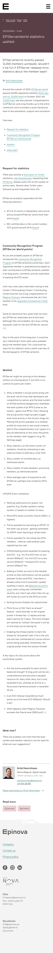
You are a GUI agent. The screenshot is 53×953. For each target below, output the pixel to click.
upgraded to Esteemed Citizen (32, 301)
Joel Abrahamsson (23, 178)
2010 (25, 20)
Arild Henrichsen (14, 80)
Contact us (9, 850)
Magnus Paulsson (11, 297)
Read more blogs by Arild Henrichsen (21, 790)
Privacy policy (10, 856)
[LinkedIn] (19, 867)
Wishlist (11, 144)
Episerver (9, 808)
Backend (24, 808)
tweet (15, 218)
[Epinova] (6, 6)
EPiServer (8, 181)
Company (8, 844)
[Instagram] (12, 867)
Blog (19, 20)
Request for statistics (17, 129)
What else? (12, 150)
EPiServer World (39, 89)
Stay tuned (10, 20)
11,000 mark (9, 100)
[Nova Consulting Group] (26, 881)
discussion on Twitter (34, 174)
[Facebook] (5, 867)
